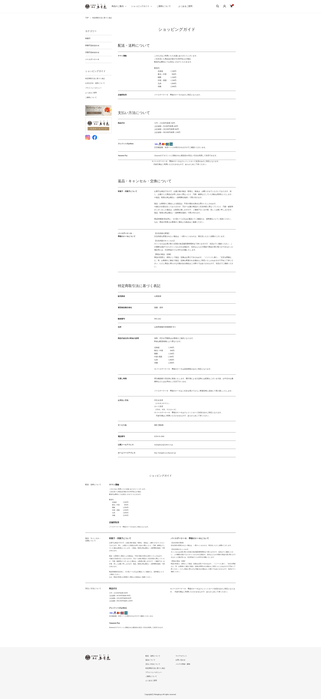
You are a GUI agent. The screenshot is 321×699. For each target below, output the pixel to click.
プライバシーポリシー (93, 88)
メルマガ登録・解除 (183, 664)
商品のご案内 (118, 6)
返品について (150, 660)
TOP (87, 18)
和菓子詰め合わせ (92, 45)
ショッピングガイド (140, 6)
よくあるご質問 (185, 6)
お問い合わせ (180, 660)
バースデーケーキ (92, 59)
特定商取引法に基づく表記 (95, 78)
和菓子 (88, 38)
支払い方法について (152, 664)
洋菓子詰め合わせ (92, 52)
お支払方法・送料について (95, 83)
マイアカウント (181, 656)
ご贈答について (164, 6)
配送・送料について (152, 656)
